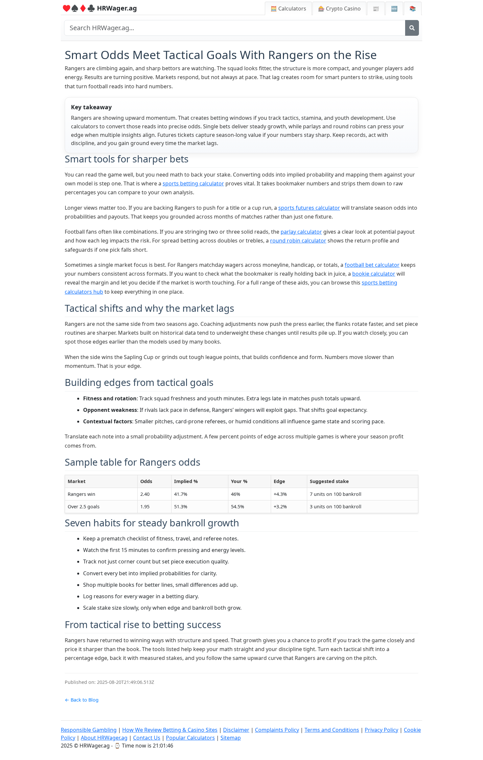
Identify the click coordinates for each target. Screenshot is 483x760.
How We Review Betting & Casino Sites (170, 729)
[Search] (412, 28)
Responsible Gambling (89, 729)
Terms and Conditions (332, 729)
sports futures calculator (309, 207)
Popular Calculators (190, 737)
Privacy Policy (381, 729)
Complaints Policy (277, 729)
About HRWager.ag (104, 737)
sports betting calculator (193, 183)
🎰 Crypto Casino (339, 8)
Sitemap (230, 737)
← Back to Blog (82, 700)
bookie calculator (373, 273)
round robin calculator (298, 240)
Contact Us (146, 737)
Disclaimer (236, 729)
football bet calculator (372, 264)
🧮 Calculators (288, 8)
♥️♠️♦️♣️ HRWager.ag (99, 8)
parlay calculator (301, 231)
